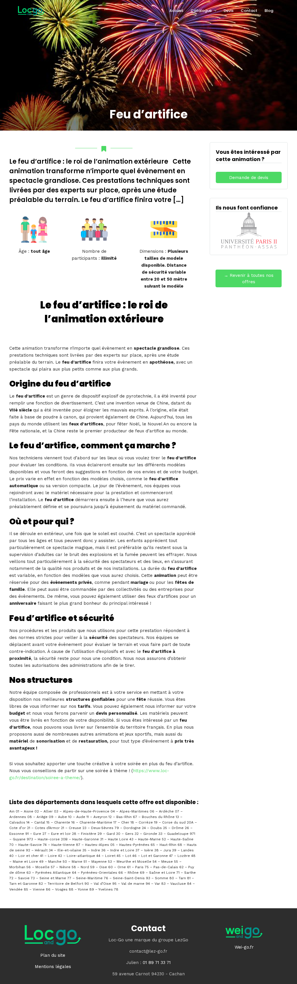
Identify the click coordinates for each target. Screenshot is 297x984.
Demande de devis (248, 177)
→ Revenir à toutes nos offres (249, 279)
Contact (249, 10)
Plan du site (52, 955)
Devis (228, 10)
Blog (269, 10)
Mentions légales (53, 966)
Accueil (176, 10)
